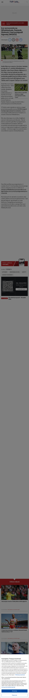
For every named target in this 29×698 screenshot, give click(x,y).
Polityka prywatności (20, 674)
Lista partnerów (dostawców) (8, 687)
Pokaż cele (14, 695)
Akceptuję (14, 691)
